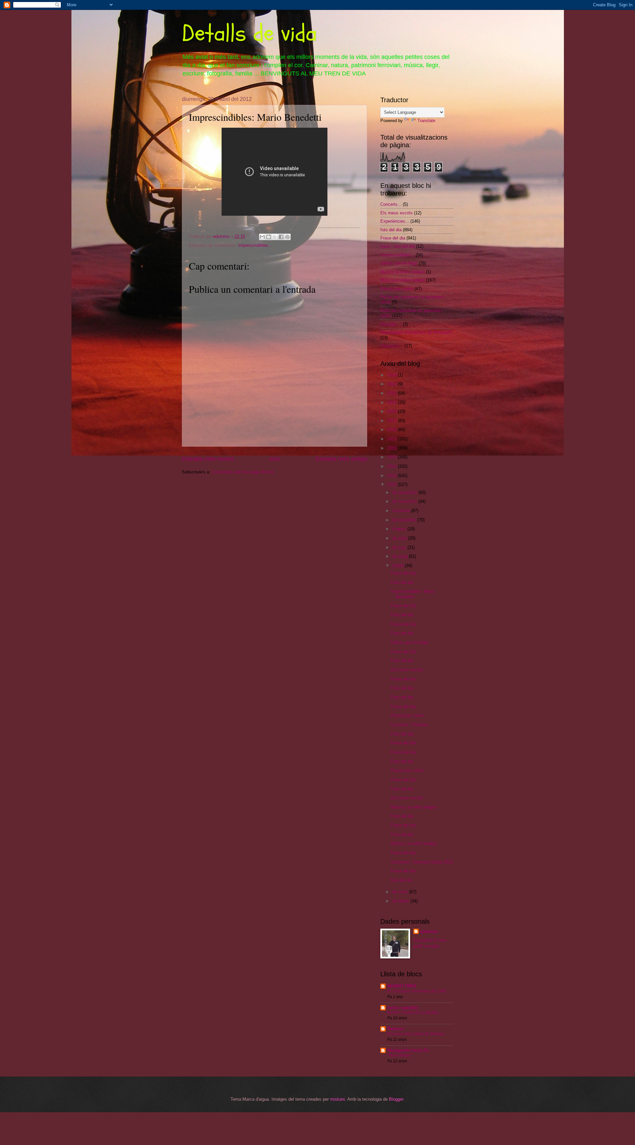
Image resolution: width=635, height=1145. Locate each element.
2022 (392, 393)
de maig (400, 556)
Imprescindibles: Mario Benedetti (412, 594)
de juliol (400, 538)
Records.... (391, 324)
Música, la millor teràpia (414, 807)
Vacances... (391, 345)
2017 (392, 438)
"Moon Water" (399, 1055)
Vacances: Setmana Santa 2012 (422, 861)
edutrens (429, 931)
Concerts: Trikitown (409, 724)
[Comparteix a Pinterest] (287, 237)
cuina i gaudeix (403, 1007)
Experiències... (394, 221)
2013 (392, 475)
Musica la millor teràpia (402, 271)
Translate (426, 120)
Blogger (396, 1099)
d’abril (398, 565)
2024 (392, 375)
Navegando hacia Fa (408, 1050)
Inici (275, 459)
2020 (392, 411)
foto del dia (391, 229)
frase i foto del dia (397, 246)
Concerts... (391, 204)
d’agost (399, 528)
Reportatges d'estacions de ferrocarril (415, 332)
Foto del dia (402, 582)
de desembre (405, 492)
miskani (337, 1099)
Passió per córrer (396, 288)
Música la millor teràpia (402, 280)
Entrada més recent (208, 459)
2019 (392, 420)
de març (400, 891)
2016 (392, 448)
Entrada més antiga (341, 459)
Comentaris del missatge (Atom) (243, 471)
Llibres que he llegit (398, 263)
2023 (392, 383)
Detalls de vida (249, 33)
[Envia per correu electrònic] (262, 237)
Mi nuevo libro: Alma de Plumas (415, 1034)
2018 (392, 429)
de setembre (404, 519)
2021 (392, 402)
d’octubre (401, 510)
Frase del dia (392, 238)
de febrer (401, 901)
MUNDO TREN (401, 986)
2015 (392, 457)
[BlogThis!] (268, 237)
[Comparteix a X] (275, 237)
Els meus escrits (396, 212)
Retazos (395, 1028)
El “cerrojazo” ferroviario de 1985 (416, 991)
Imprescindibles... (255, 245)
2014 (392, 466)
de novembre (405, 501)
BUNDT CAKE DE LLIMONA (412, 1012)
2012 (392, 484)
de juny (399, 547)
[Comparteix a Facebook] (281, 237)
